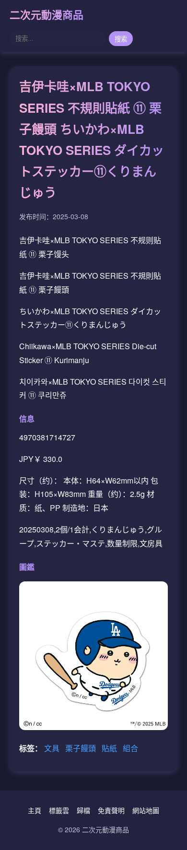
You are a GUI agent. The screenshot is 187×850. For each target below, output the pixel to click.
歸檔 (83, 810)
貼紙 (110, 748)
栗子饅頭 (81, 748)
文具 (52, 748)
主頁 (34, 810)
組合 (130, 748)
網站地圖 (145, 810)
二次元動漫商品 (46, 14)
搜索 (121, 39)
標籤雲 (59, 810)
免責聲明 (111, 810)
